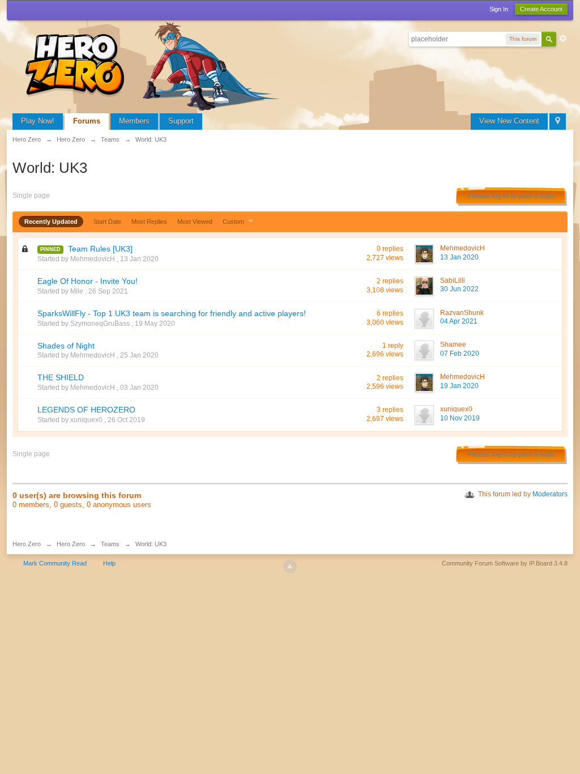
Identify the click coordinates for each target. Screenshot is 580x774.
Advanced (563, 38)
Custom (234, 221)
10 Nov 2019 (460, 418)
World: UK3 (151, 544)
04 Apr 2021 (458, 321)
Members (134, 121)
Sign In (498, 9)
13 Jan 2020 (459, 257)
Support (181, 121)
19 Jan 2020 (459, 386)
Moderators (550, 494)
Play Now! (37, 121)
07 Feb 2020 (459, 354)
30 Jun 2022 (459, 289)
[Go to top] (290, 566)
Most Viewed (194, 221)
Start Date (107, 221)
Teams (110, 544)
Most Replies (149, 221)
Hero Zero (26, 544)
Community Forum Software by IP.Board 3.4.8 (505, 563)
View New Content (509, 121)
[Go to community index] (154, 65)
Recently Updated (51, 221)
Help (109, 563)
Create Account (541, 9)
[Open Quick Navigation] (557, 121)
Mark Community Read (55, 563)
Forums (86, 121)
